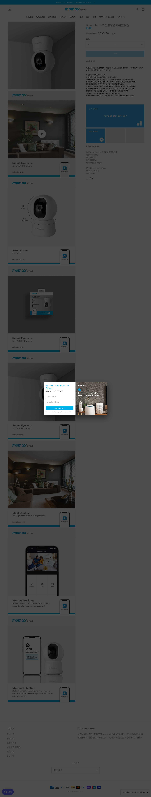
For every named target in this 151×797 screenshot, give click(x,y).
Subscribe (60, 408)
